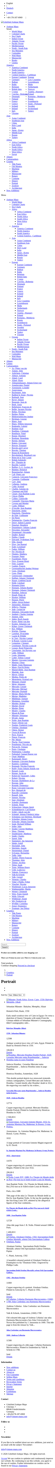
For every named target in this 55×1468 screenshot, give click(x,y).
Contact (9, 13)
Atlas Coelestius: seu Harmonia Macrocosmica (24, 1330)
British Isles (17, 89)
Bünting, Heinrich (19, 469)
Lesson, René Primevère (22, 648)
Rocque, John (17, 783)
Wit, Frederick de (19, 901)
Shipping (10, 1389)
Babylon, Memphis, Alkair (16, 1028)
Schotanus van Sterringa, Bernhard (26, 817)
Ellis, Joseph (17, 542)
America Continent (20, 67)
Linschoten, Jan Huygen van (24, 650)
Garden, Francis (18, 566)
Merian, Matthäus (19, 696)
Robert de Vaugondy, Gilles (23, 776)
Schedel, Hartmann (20, 802)
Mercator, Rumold (19, 691)
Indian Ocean (17, 39)
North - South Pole (20, 48)
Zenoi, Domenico (19, 906)
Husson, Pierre (18, 600)
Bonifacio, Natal (19, 433)
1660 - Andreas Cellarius (15, 1335)
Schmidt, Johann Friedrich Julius (25, 814)
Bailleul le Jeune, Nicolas (22, 395)
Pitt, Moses (16, 739)
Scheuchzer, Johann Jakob (23, 807)
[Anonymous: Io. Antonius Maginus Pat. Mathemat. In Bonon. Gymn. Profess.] (30, 1127)
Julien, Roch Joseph (20, 619)
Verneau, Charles (19, 879)
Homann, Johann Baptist (22, 588)
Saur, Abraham (18, 800)
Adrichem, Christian (20, 373)
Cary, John (16, 482)
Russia (31, 99)
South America (18, 72)
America (10, 65)
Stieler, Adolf (17, 843)
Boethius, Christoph (20, 431)
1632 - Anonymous (13, 1156)
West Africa (17, 152)
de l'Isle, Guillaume (20, 515)
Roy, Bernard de (19, 790)
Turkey (31, 111)
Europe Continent (19, 77)
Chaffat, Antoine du (20, 489)
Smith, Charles (18, 836)
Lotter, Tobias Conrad (21, 658)
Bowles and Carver (20, 448)
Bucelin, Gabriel (19, 465)
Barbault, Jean (18, 397)
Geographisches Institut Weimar (25, 568)
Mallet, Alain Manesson (22, 665)
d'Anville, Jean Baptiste (22, 508)
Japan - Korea (17, 130)
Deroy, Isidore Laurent (21, 523)
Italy (13, 111)
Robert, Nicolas (18, 778)
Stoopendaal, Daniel (20, 850)
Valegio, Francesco (20, 872)
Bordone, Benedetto (20, 438)
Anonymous (17, 390)
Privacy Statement (14, 1384)
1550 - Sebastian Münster (15, 1033)
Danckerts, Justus (19, 510)
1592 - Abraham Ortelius (15, 1278)
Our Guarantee (12, 1374)
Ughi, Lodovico (18, 870)
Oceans (15, 337)
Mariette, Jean (17, 672)
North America (18, 70)
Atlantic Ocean (18, 41)
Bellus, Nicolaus (19, 412)
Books (14, 60)
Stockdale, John (18, 846)
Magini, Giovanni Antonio (23, 660)
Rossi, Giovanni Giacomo (23, 788)
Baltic (14, 84)
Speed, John (17, 838)
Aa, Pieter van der (19, 368)
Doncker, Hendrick (20, 525)
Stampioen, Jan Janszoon (22, 841)
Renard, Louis (18, 771)
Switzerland (33, 108)
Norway (31, 89)
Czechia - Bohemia (20, 94)
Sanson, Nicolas (18, 797)
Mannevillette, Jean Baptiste (23, 670)
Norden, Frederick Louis (22, 725)
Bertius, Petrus (18, 414)
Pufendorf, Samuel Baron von (24, 754)
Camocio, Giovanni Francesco (24, 477)
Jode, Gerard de (18, 609)
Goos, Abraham (18, 571)
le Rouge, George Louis (22, 641)
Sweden (31, 106)
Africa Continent (19, 142)
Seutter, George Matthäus (22, 829)
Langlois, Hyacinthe (20, 633)
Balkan (15, 82)
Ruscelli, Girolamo (20, 793)
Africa (9, 140)
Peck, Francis (17, 735)
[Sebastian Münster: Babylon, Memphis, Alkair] (30, 1002)
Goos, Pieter (17, 573)
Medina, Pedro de (19, 677)
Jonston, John (17, 617)
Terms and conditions (15, 1379)
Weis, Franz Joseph (20, 894)
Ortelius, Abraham (19, 727)
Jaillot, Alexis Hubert (21, 602)
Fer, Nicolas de (18, 551)
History (15, 181)
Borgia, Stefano (18, 441)
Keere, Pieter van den (21, 621)
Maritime (15, 169)
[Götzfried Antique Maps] (12, 22)
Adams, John (17, 371)
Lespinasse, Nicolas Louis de (24, 645)
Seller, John (16, 826)
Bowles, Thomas (19, 450)
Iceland (15, 106)
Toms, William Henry (21, 867)
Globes (15, 63)
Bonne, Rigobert (19, 436)
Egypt (14, 154)
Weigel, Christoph (19, 891)
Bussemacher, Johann (21, 472)
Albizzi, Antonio (19, 375)
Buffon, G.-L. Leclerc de (22, 467)
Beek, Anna (17, 404)
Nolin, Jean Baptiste (20, 720)
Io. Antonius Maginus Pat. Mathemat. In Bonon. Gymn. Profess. (30, 1151)
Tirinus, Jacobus (18, 862)
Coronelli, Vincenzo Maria (23, 501)
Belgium (15, 87)
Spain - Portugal (35, 104)
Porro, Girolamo (18, 749)
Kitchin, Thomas (19, 631)
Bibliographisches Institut (22, 416)
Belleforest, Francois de (22, 407)
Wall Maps (16, 55)
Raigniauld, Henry (19, 759)
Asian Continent (18, 118)
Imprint (9, 1386)
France (14, 101)
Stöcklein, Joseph (19, 848)
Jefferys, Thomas (19, 607)
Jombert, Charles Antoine (22, 614)
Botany (15, 176)
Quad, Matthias (18, 756)
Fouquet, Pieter (18, 556)
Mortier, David (18, 706)
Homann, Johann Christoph (23, 590)
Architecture (17, 188)
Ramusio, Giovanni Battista (23, 761)
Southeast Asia (18, 120)
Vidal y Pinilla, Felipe (21, 882)
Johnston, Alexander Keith (23, 612)
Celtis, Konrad (18, 486)
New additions (12, 1367)
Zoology (15, 186)
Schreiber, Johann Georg (22, 819)
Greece (15, 104)
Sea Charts (16, 36)
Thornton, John (18, 860)
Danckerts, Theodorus (21, 513)
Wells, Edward (18, 896)
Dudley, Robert (18, 535)
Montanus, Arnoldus (20, 701)
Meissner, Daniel (19, 682)
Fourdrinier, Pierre (19, 559)
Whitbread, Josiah (19, 899)
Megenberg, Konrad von (22, 679)
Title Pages (16, 164)
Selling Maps (11, 1377)
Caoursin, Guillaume (20, 479)
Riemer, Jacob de (19, 773)
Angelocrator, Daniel (20, 385)
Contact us (10, 1370)
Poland (31, 94)
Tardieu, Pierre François (22, 858)
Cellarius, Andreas (19, 484)
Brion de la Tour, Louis (21, 457)
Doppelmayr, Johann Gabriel (24, 527)
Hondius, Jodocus (19, 592)
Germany (16, 79)
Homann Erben (18, 585)
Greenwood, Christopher (22, 576)
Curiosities (16, 53)
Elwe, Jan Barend (19, 544)
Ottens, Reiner (18, 730)
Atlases (9, 361)
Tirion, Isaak (17, 865)
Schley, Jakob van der (21, 812)
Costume (15, 178)
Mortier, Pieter (18, 708)
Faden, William (18, 549)
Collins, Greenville (20, 498)
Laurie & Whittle (19, 636)
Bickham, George (19, 419)
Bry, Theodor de (19, 462)
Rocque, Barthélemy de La (23, 780)
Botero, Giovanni (19, 443)
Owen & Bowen (19, 732)
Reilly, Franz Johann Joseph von (25, 768)
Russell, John (17, 795)
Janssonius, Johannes (21, 604)
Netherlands (33, 87)
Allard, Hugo (17, 380)
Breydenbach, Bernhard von (24, 455)
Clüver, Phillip (18, 496)
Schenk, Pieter (18, 805)
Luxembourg (33, 82)
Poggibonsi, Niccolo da (22, 744)
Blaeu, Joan (17, 421)
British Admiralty (19, 460)
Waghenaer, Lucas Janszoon (24, 887)
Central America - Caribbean (24, 75)
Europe (31, 77)
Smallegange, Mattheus (21, 834)
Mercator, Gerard (19, 686)
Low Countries (34, 79)
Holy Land (16, 125)
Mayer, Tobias (18, 674)
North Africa (17, 147)
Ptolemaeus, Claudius (21, 752)
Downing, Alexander (21, 530)
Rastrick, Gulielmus (20, 764)
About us (10, 1372)
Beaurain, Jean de (19, 402)
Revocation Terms (14, 1382)
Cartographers (12, 366)
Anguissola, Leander (20, 388)
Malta (30, 84)
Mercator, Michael (19, 689)
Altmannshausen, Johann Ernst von (27, 383)
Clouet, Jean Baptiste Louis (23, 494)
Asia (8, 116)
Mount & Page (18, 713)
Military (15, 171)
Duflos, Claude (18, 537)
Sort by (4, 995)
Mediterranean (18, 46)
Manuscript (16, 58)
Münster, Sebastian (20, 715)
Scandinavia (33, 101)
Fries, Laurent (17, 564)
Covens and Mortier (20, 503)
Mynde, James (18, 718)
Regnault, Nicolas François (23, 766)
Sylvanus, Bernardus (20, 853)
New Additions (12, 940)
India (14, 128)
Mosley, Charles (18, 711)
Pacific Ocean (17, 43)
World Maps (17, 31)
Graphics (10, 911)
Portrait (15, 183)
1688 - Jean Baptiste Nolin (16, 1215)
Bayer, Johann (18, 400)
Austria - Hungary (35, 92)
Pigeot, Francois (18, 737)
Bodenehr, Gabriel (19, 426)
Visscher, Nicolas (19, 884)
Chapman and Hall (20, 491)
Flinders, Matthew (19, 554)
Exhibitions (11, 1391)
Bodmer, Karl (17, 429)
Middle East (17, 133)
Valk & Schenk (18, 874)
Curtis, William (18, 506)
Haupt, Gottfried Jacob (21, 580)
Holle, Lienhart (18, 583)
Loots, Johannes (18, 655)
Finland (15, 99)
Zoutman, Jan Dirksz (20, 908)
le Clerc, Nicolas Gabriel (22, 638)
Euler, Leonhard (18, 547)
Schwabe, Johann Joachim (23, 821)
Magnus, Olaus (18, 662)
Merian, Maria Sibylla (21, 694)
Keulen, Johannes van (21, 624)
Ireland (15, 108)
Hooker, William (19, 597)
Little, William (18, 653)
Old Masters (17, 166)
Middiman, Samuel (20, 699)
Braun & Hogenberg (20, 453)
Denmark (16, 96)
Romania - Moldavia (36, 96)
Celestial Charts (18, 34)
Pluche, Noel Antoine (21, 742)
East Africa (16, 145)
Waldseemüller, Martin (21, 889)
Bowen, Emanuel (19, 445)
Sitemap (9, 1394)
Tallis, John (16, 855)
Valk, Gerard (17, 877)
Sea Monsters (17, 51)
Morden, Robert (18, 703)
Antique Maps (12, 199)
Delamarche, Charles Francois (24, 520)
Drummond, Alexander (21, 532)
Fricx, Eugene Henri (20, 561)
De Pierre (16, 518)
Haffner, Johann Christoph (23, 578)
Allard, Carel (17, 378)
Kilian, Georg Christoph (22, 626)
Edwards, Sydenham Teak (23, 539)
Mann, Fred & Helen (20, 667)
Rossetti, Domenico (20, 785)
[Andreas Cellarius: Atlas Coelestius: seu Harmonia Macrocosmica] (30, 1301)
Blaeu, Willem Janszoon (22, 424)
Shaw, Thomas (18, 831)
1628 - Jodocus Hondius (15, 1098)
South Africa (17, 149)
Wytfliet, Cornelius (20, 903)
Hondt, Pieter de (18, 595)
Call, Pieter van (18, 474)
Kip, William (17, 629)
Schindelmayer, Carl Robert (23, 809)
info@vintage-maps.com (16, 1416)
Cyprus (15, 92)
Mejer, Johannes (18, 684)
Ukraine (15, 113)
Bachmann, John (19, 392)
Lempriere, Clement (20, 643)
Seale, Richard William (21, 824)
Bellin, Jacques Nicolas (21, 409)
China (14, 123)
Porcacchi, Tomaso (20, 747)
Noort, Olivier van (19, 723)
